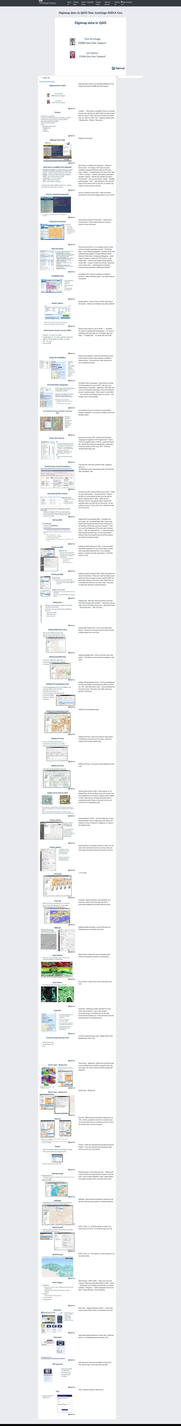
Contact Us (117, 3)
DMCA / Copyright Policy (87, 3)
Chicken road (76, 3)
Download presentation (47, 82)
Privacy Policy (98, 3)
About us (69, 3)
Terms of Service (107, 3)
